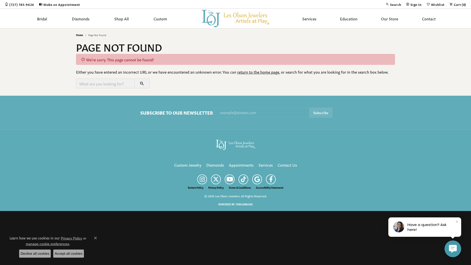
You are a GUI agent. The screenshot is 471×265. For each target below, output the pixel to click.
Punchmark (244, 204)
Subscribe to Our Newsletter (176, 112)
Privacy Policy (216, 187)
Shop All (121, 18)
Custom (160, 18)
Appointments (241, 164)
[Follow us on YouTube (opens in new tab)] (230, 179)
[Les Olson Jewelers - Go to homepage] (235, 143)
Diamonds (81, 18)
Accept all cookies (68, 253)
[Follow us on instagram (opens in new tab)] (202, 179)
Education (348, 18)
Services (309, 18)
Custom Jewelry (187, 164)
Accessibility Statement (269, 187)
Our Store (389, 18)
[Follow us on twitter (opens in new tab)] (216, 179)
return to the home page (258, 71)
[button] (393, 4)
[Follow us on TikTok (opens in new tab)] (243, 179)
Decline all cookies (35, 253)
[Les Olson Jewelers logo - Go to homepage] (235, 18)
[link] (19, 4)
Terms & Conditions (240, 187)
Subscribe (320, 112)
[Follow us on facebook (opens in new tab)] (271, 179)
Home (79, 35)
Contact (429, 18)
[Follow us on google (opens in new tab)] (257, 179)
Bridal (42, 18)
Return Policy (195, 187)
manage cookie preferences (47, 244)
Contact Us (287, 164)
